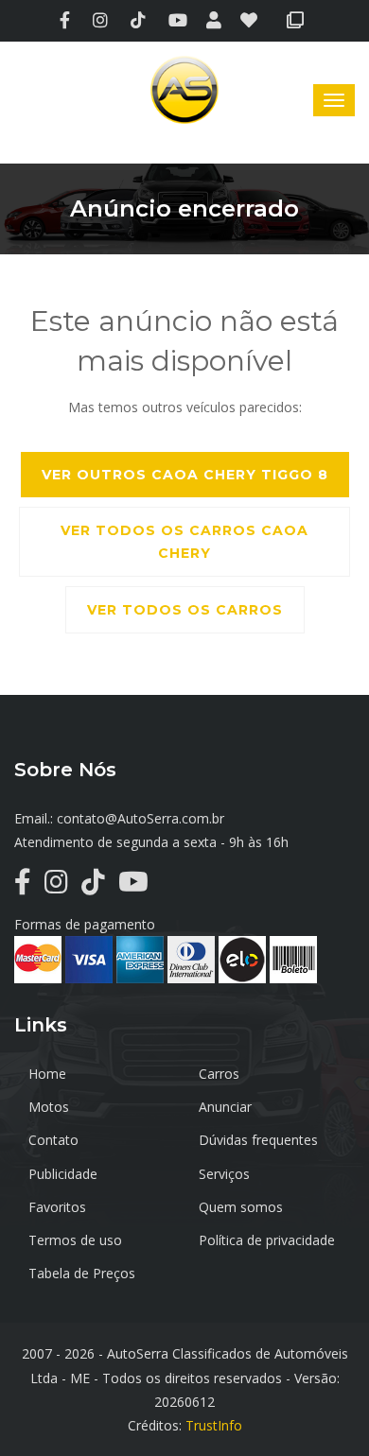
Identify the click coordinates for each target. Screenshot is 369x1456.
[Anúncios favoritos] (254, 21)
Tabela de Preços (81, 1273)
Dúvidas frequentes (258, 1140)
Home (47, 1074)
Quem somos (241, 1207)
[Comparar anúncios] (298, 21)
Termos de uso (75, 1240)
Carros (219, 1074)
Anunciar (225, 1107)
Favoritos (57, 1207)
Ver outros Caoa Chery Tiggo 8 (185, 474)
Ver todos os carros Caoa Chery (184, 542)
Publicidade (62, 1174)
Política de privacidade (267, 1240)
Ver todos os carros (185, 609)
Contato (53, 1140)
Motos (48, 1107)
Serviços (224, 1174)
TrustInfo (213, 1425)
